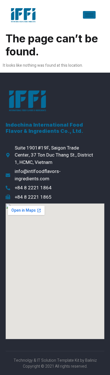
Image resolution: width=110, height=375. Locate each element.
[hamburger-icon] (89, 15)
